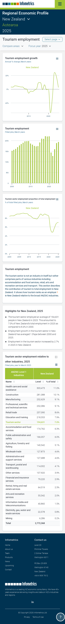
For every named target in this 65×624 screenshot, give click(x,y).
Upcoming (9, 565)
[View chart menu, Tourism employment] (57, 129)
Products (9, 557)
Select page (50, 39)
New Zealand (13, 19)
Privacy (27, 617)
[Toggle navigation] (60, 4)
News (7, 561)
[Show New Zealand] (32, 67)
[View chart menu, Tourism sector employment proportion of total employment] (57, 199)
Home (7, 545)
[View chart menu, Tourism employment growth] (57, 59)
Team (7, 553)
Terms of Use (38, 617)
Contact (8, 570)
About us (9, 549)
